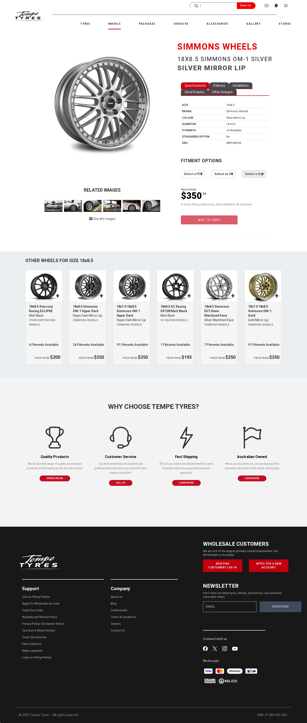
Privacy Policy (31, 624)
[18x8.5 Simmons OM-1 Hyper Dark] (87, 286)
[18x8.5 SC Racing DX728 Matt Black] (175, 286)
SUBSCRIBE (280, 607)
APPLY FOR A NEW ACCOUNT (269, 566)
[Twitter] (216, 648)
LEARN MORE (186, 482)
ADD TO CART (209, 220)
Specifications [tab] (195, 85)
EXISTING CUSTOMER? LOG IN (222, 566)
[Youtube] (235, 648)
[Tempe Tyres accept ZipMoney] (251, 671)
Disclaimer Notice (53, 624)
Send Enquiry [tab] (194, 92)
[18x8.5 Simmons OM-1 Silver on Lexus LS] (54, 205)
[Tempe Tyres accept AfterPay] (235, 671)
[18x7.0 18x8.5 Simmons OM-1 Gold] (263, 286)
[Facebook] (206, 648)
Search (245, 5)
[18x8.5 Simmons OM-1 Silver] (102, 103)
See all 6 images (104, 219)
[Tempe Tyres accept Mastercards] (220, 671)
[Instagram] (225, 648)
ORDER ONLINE (55, 478)
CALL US (120, 482)
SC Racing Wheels (173, 320)
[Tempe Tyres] (28, 16)
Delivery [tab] (219, 85)
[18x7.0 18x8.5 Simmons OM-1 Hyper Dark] (131, 286)
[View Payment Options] (210, 680)
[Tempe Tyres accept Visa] (208, 671)
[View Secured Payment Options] (228, 680)
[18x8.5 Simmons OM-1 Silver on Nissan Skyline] (112, 205)
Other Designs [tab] (222, 92)
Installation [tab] (241, 85)
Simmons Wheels (85, 320)
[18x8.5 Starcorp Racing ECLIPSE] (44, 286)
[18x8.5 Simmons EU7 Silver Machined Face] (219, 286)
